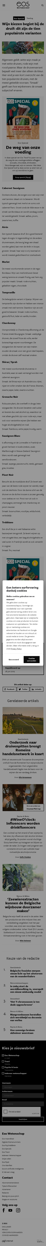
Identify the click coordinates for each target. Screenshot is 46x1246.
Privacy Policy (16, 648)
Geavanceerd (14, 659)
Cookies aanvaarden (31, 659)
